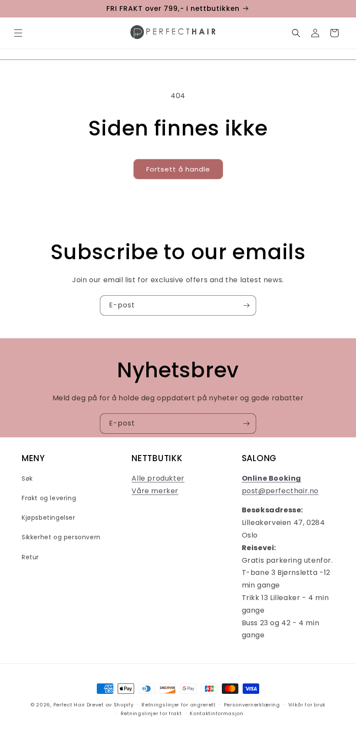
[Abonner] (246, 305)
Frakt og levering (49, 498)
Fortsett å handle (178, 169)
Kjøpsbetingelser (49, 517)
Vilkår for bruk (307, 704)
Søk (27, 478)
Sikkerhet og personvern (61, 537)
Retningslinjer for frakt (151, 713)
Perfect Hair (69, 704)
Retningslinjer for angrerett (179, 704)
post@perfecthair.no (280, 491)
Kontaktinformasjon (217, 713)
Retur (30, 557)
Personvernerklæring (252, 704)
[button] (18, 33)
